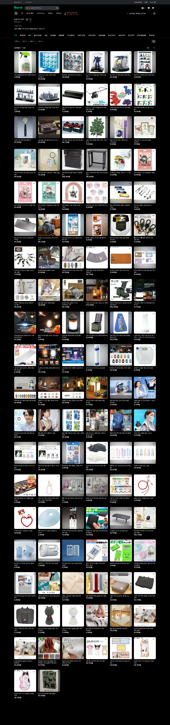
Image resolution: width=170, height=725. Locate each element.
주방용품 (53, 35)
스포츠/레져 (91, 35)
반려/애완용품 (141, 35)
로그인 (151, 2)
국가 (24, 41)
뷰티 (29, 35)
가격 (39, 41)
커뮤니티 (58, 13)
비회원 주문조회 (138, 2)
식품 (45, 35)
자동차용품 (101, 35)
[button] (34, 53)
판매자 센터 (17, 2)
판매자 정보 (17, 22)
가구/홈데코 (71, 35)
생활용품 (61, 35)
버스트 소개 (28, 2)
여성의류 (151, 35)
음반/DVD (122, 35)
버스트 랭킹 (29, 13)
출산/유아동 (38, 35)
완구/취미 (131, 35)
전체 (15, 35)
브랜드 (31, 41)
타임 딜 (50, 13)
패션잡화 (22, 35)
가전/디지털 (81, 35)
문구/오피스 (112, 35)
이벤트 (146, 2)
